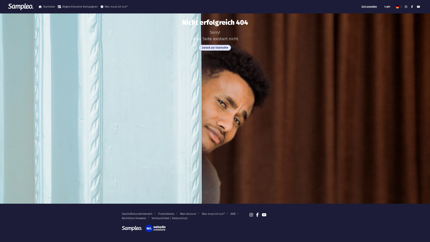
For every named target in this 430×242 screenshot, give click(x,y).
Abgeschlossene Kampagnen (80, 6)
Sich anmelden (369, 6)
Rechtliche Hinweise (134, 218)
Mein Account (188, 213)
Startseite (49, 6)
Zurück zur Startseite (215, 47)
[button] (398, 6)
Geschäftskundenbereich (137, 213)
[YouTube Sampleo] (418, 7)
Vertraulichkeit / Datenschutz (170, 218)
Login (387, 6)
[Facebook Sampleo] (412, 7)
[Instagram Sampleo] (406, 7)
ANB (232, 213)
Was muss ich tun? (116, 6)
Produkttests (166, 213)
